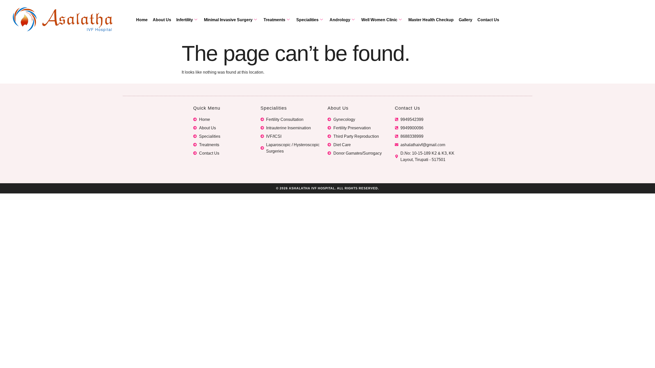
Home (142, 20)
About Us (162, 20)
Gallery (465, 20)
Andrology (340, 20)
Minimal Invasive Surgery (228, 20)
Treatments (274, 20)
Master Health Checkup (431, 20)
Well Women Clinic (379, 20)
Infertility (184, 20)
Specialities (307, 20)
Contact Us (488, 20)
